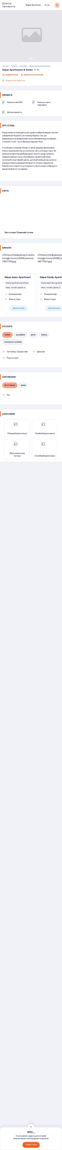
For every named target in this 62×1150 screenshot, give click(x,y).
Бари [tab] (23, 385)
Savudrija (23, 66)
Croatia (14, 66)
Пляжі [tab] (7, 335)
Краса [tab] (44, 335)
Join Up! (5, 66)
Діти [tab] (33, 335)
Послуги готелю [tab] (13, 342)
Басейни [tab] (20, 335)
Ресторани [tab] (9, 385)
